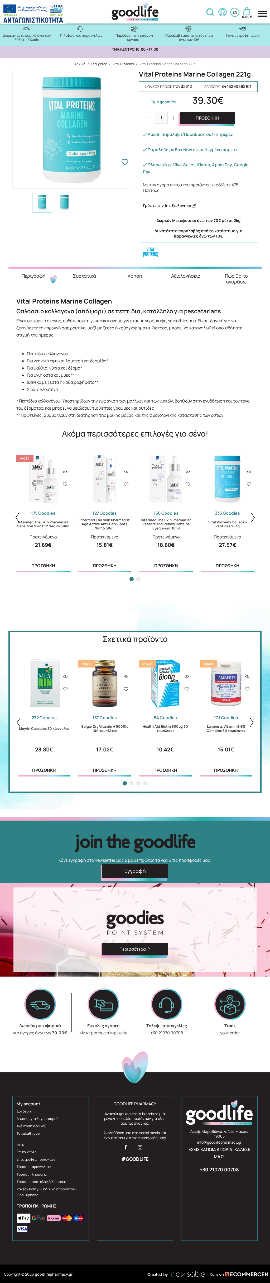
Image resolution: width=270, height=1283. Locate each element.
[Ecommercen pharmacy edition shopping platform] (235, 1274)
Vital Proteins (123, 63)
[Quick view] (65, 472)
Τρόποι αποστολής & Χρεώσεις (42, 1181)
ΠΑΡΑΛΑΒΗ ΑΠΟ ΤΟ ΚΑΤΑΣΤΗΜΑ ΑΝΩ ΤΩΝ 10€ (135, 49)
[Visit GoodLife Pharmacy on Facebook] (126, 1149)
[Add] (65, 485)
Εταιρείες (99, 63)
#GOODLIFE (135, 1159)
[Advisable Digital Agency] (176, 1274)
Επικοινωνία (27, 1151)
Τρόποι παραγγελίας (34, 1166)
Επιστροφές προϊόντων (36, 1159)
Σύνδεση (24, 1111)
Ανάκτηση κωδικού (31, 1126)
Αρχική (79, 63)
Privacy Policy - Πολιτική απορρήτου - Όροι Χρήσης (47, 1192)
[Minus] (149, 118)
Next (253, 517)
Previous (17, 517)
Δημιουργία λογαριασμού (38, 1118)
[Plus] (174, 118)
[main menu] (262, 13)
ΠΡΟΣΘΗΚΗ (207, 118)
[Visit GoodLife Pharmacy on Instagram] (140, 1149)
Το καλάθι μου (28, 1133)
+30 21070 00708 (219, 1169)
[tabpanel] (43, 512)
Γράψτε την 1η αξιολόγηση (167, 205)
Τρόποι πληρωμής (32, 1174)
